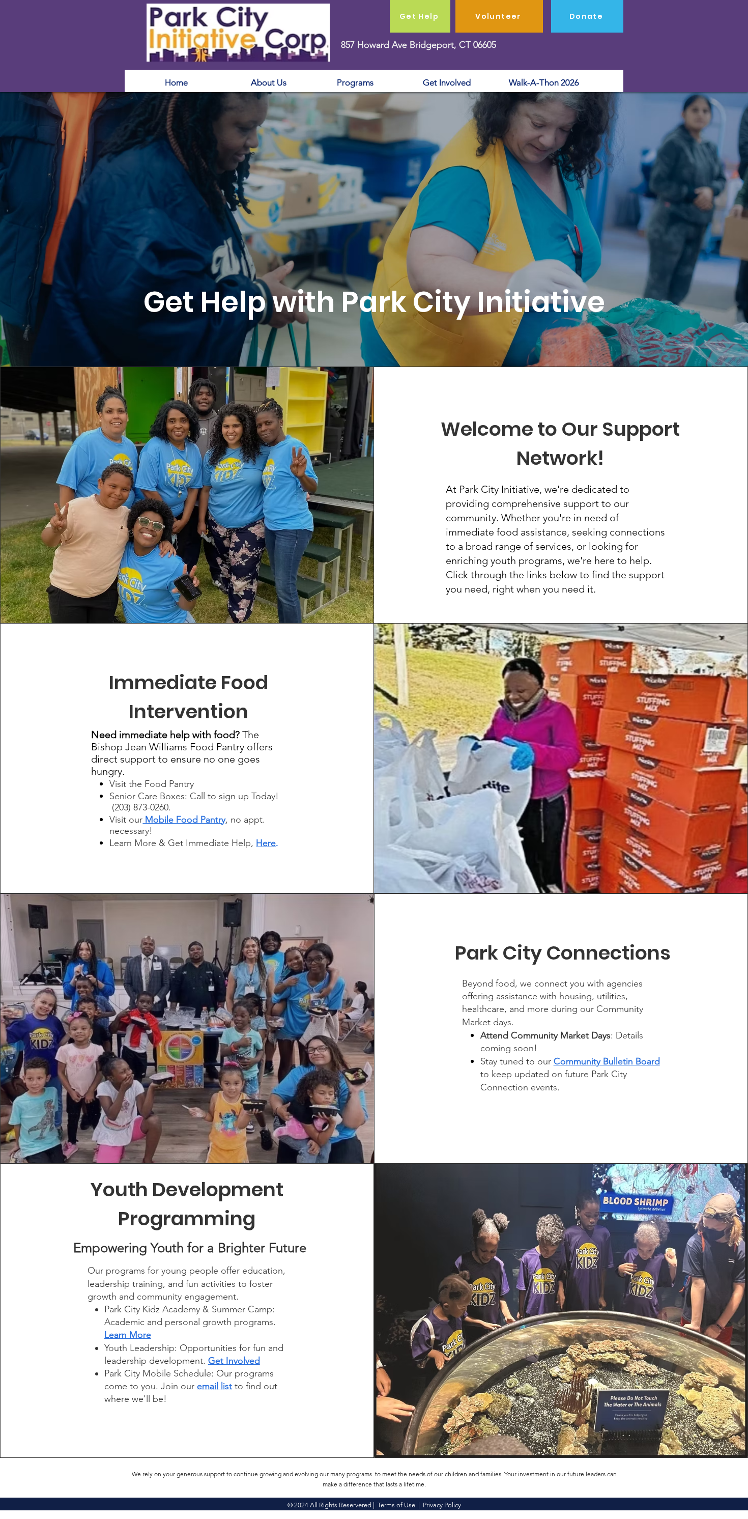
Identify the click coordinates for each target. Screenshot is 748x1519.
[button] (266, 843)
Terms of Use (396, 1505)
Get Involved (234, 1360)
